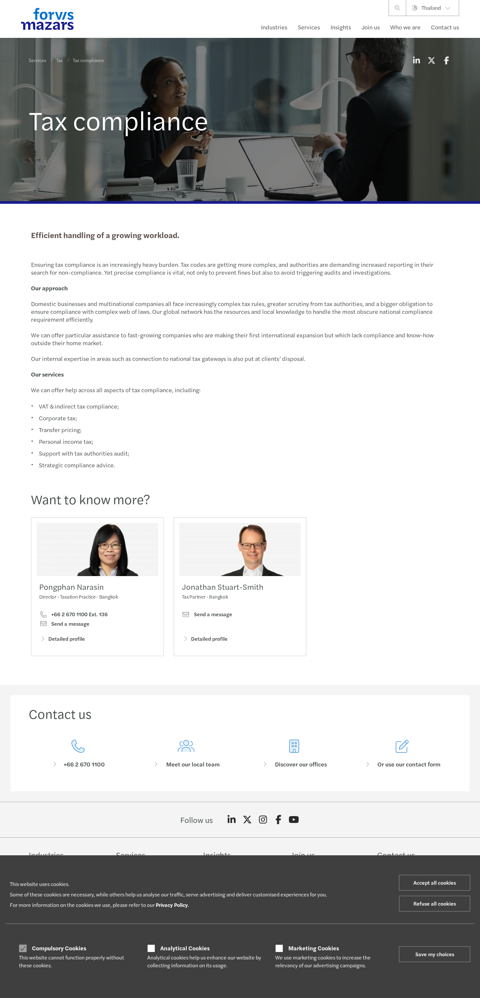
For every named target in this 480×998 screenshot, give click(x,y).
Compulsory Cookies (59, 948)
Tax (59, 60)
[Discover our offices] (294, 754)
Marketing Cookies (313, 948)
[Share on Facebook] (446, 60)
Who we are (405, 27)
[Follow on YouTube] (294, 819)
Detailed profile (66, 638)
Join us (370, 27)
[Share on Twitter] (431, 60)
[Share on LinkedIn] (416, 60)
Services (309, 27)
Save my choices (434, 954)
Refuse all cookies (434, 903)
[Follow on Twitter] (247, 819)
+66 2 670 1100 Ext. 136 (79, 614)
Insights (340, 27)
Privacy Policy (172, 905)
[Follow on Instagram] (263, 819)
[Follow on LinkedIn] (231, 819)
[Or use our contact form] (402, 754)
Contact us (445, 27)
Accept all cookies (434, 882)
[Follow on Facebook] (278, 819)
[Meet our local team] (186, 754)
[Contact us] (78, 754)
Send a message (69, 623)
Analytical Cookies (185, 948)
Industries (274, 27)
